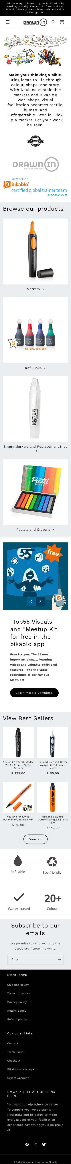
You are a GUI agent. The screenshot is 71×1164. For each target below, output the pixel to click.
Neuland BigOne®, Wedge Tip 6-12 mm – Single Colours (18, 765)
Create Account (18, 1078)
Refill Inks (33, 368)
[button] (7, 22)
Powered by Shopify (46, 1162)
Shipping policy (18, 984)
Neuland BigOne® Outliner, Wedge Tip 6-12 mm (53, 819)
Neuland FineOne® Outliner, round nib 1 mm (18, 818)
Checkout (13, 1060)
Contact (12, 1043)
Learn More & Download (34, 692)
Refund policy (17, 1019)
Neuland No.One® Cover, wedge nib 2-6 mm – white (53, 765)
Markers (33, 289)
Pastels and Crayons (33, 529)
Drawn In (28, 1162)
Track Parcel (16, 1052)
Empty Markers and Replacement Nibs (35, 446)
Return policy (16, 1010)
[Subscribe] (59, 959)
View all (35, 839)
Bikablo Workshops (20, 1069)
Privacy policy (17, 1002)
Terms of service (18, 993)
